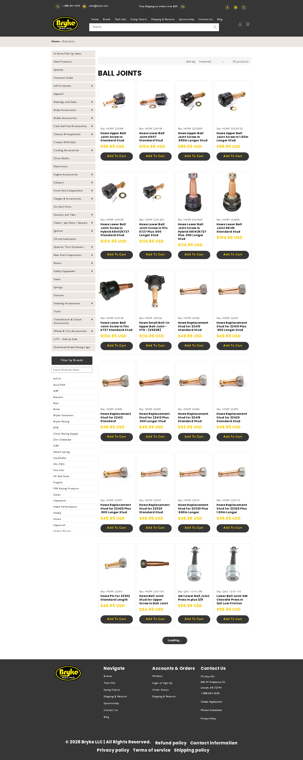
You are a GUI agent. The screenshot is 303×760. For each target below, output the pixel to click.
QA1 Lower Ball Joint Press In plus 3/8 (194, 598)
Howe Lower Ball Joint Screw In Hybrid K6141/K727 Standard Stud (114, 230)
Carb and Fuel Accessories (70, 126)
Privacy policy (113, 750)
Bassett (58, 397)
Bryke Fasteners (63, 415)
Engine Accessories (66, 174)
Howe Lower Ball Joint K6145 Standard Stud (229, 228)
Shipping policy (192, 750)
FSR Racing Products (66, 488)
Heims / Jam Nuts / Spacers (71, 223)
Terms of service (152, 750)
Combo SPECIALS (65, 142)
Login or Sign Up (162, 683)
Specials (58, 70)
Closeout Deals (63, 78)
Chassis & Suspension (67, 134)
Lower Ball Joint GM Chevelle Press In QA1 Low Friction (232, 599)
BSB (56, 428)
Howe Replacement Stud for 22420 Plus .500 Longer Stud (115, 508)
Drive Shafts (61, 158)
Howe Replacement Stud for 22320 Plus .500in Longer (193, 508)
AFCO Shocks (62, 86)
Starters (59, 295)
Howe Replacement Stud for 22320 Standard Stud (154, 508)
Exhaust (59, 182)
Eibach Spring (61, 452)
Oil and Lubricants (65, 239)
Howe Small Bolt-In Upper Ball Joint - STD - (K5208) (154, 326)
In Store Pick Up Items (67, 54)
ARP (56, 391)
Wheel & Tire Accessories (70, 331)
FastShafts (59, 458)
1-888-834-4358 (71, 6)
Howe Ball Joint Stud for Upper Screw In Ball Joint (153, 599)
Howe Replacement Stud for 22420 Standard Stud (232, 417)
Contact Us (111, 710)
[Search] (215, 27)
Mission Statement (211, 710)
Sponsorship (111, 703)
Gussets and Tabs (65, 215)
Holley (57, 513)
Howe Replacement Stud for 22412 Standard (115, 417)
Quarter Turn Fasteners (69, 247)
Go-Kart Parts (63, 207)
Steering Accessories (67, 303)
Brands (108, 676)
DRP (56, 446)
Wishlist (157, 676)
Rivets (58, 263)
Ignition (58, 231)
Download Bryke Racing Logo (72, 347)
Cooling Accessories (66, 150)
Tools (57, 311)
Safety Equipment (64, 271)
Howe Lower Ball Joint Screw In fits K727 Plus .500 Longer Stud (153, 230)
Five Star (58, 470)
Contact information (214, 743)
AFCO (57, 379)
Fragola (57, 482)
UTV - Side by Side (65, 339)
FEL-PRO (59, 464)
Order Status (160, 690)
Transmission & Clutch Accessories (68, 321)
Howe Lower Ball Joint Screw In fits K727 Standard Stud (116, 326)
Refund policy (171, 743)
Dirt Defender (62, 440)
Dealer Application (211, 702)
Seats (57, 279)
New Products (63, 62)
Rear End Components (68, 255)
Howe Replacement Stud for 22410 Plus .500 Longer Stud (232, 326)
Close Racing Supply (65, 434)
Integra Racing (62, 531)
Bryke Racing (61, 421)
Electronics (61, 166)
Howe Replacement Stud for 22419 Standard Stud (193, 417)
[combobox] (154, 27)
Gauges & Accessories (67, 199)
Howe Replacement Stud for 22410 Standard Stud (193, 326)
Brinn (56, 409)
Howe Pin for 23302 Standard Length (115, 598)
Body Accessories (65, 110)
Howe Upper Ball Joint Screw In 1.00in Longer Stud (232, 137)
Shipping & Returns (115, 696)
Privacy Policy (208, 718)
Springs (58, 287)
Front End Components (68, 191)
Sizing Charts (112, 690)
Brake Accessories (65, 118)
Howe (57, 519)
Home (56, 41)
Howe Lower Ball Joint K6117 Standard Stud (152, 137)
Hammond (59, 501)
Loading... (175, 640)
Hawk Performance (65, 507)
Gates (57, 495)
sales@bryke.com (98, 6)
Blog (106, 717)
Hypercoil (59, 525)
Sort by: (191, 61)
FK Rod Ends (61, 476)
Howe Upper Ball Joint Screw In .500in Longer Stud (193, 137)
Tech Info (109, 683)
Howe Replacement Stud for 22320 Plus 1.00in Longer (232, 508)
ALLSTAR (59, 385)
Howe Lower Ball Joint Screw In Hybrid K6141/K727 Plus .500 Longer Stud (192, 232)
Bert (56, 403)
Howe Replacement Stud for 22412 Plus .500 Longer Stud (154, 417)
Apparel (58, 94)
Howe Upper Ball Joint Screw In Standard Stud (113, 137)
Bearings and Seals (65, 102)
